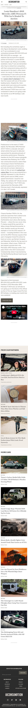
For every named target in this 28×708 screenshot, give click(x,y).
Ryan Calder (4, 484)
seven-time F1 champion (12, 79)
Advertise (7, 684)
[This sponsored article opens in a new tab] (14, 362)
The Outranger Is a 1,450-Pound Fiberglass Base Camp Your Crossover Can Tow (14, 603)
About (7, 682)
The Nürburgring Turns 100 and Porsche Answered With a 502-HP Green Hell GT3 (12, 634)
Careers (7, 688)
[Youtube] (20, 700)
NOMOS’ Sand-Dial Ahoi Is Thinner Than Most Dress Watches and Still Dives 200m (13, 409)
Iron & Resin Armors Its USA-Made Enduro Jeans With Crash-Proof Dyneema (13, 440)
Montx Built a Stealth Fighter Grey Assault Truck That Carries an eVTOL (14, 541)
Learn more (19, 7)
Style (2, 435)
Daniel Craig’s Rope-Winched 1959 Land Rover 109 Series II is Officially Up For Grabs (13, 511)
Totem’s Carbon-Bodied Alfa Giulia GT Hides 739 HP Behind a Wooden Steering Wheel (13, 480)
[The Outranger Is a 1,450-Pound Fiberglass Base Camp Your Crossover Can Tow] (14, 588)
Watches (3, 404)
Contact (7, 686)
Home (2, 4)
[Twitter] (12, 700)
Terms (20, 686)
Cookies (21, 684)
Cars (10, 4)
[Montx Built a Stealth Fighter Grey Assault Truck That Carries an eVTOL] (14, 527)
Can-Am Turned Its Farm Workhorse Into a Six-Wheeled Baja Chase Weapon (13, 572)
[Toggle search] (26, 2)
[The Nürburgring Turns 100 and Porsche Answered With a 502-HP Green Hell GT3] (14, 619)
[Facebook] (16, 700)
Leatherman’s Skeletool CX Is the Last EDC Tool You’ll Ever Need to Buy (12, 377)
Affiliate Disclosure (21, 688)
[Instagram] (7, 700)
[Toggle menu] (2, 2)
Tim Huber (4, 43)
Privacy (21, 682)
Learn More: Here (6, 300)
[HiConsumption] (14, 2)
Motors (6, 4)
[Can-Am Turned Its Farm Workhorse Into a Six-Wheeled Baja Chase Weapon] (14, 556)
